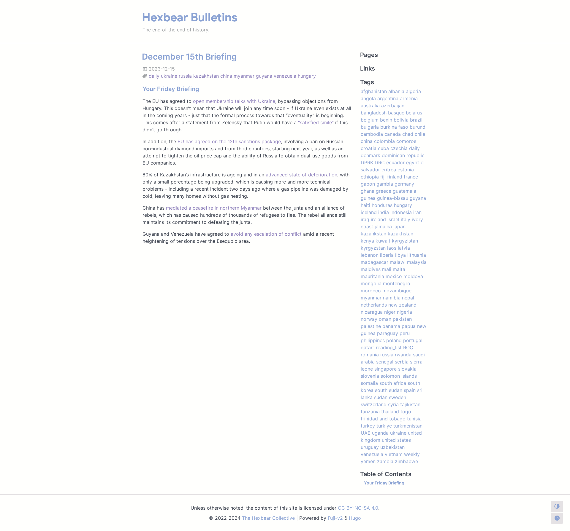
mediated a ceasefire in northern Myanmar (214, 208)
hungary (307, 76)
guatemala (404, 191)
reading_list (389, 347)
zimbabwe (406, 461)
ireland (378, 219)
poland (394, 340)
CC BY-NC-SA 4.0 (358, 508)
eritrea (388, 170)
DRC (380, 162)
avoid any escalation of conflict (266, 234)
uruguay (370, 447)
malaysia (417, 262)
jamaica (383, 226)
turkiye (384, 426)
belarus (414, 113)
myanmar (244, 76)
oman (385, 319)
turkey (368, 426)
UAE (365, 433)
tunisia (414, 419)
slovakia (407, 369)
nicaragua (372, 312)
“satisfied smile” (316, 122)
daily (154, 76)
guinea (368, 198)
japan (399, 226)
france (411, 177)
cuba (383, 148)
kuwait (383, 241)
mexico (394, 276)
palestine (371, 326)
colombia (384, 141)
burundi (418, 127)
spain (410, 390)
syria (393, 404)
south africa (392, 383)
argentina (387, 98)
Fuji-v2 (335, 518)
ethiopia (370, 177)
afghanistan (374, 91)
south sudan (388, 390)
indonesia (401, 212)
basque (396, 113)
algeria (413, 91)
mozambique (396, 291)
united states (396, 440)
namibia (391, 298)
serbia (401, 362)
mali (386, 269)
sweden (397, 397)
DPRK (367, 162)
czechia (399, 148)
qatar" (367, 347)
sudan (380, 397)
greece (383, 191)
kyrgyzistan (405, 241)
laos (391, 248)
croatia (368, 148)
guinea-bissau (392, 198)
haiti (365, 205)
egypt (412, 162)
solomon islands (399, 376)
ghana (367, 191)
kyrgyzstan (373, 248)
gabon (368, 184)
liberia (387, 255)
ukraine (169, 76)
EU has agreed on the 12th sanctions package (229, 141)
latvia (404, 248)
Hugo (355, 518)
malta (399, 269)
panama (391, 326)
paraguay (387, 333)
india (383, 212)
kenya (367, 241)
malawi (398, 262)
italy (405, 219)
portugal (412, 340)
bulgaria (370, 127)
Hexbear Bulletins (189, 17)
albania (396, 91)
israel (393, 219)
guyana (264, 76)
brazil (416, 120)
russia (185, 76)
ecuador (395, 162)
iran (417, 212)
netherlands (374, 305)
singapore (385, 369)
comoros (406, 141)
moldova (413, 276)
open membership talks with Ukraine (234, 101)
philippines (373, 340)
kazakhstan (206, 76)
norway (369, 319)
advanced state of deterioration (301, 175)
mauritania (372, 276)
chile (420, 134)
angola (368, 98)
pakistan (402, 319)
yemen (368, 461)
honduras (382, 205)
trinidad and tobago (383, 419)
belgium (370, 120)
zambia (385, 461)
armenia (409, 98)
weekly (412, 454)
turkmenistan (407, 426)
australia (370, 106)
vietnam (394, 454)
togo (405, 411)
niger (389, 312)
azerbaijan (392, 106)
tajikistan (410, 404)
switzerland (374, 404)
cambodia (372, 134)
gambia (384, 184)
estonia (406, 170)
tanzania (370, 411)
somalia (369, 383)
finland (394, 177)
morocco (371, 291)
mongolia (371, 283)
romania (370, 355)
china (226, 76)
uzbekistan (392, 447)
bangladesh (374, 113)
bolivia (401, 120)
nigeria (404, 312)
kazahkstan (373, 234)
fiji (383, 177)
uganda (380, 433)
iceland (369, 212)
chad (407, 134)
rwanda (403, 355)
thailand (390, 411)
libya (400, 255)
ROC (408, 347)
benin (386, 120)
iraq (365, 219)
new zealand (402, 305)
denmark (370, 155)
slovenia (370, 376)
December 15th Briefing (189, 57)
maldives (371, 269)
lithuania (416, 255)
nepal (408, 298)
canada (392, 134)
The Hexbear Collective (268, 518)
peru (405, 333)
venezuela (285, 76)
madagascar (374, 262)
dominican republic (403, 155)
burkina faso (394, 127)
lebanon (370, 255)
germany (404, 184)
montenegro (396, 283)
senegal (384, 362)
